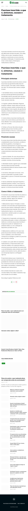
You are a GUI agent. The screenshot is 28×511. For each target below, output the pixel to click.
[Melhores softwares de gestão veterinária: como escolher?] (5, 391)
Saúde (17, 19)
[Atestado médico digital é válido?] (14, 322)
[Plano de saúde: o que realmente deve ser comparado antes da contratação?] (14, 302)
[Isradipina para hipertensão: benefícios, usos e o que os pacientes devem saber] (5, 480)
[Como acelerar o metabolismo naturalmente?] (5, 451)
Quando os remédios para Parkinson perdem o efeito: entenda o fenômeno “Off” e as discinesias (18, 412)
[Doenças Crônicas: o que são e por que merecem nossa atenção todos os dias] (5, 458)
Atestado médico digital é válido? (10, 330)
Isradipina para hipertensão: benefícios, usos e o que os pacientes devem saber (16, 480)
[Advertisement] (14, 34)
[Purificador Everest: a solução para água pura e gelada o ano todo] (5, 473)
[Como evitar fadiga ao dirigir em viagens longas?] (5, 466)
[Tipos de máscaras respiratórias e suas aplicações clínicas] (5, 487)
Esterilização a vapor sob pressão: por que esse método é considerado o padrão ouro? (18, 428)
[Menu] (2, 2)
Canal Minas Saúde (14, 506)
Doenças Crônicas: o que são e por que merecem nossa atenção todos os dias (18, 458)
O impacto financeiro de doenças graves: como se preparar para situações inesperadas (17, 420)
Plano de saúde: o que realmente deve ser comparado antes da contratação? (12, 311)
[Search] (26, 2)
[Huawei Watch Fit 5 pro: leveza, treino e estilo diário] (5, 445)
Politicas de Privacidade (9, 503)
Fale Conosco (21, 503)
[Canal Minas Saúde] (14, 2)
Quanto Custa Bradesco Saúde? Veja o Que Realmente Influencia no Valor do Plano (12, 350)
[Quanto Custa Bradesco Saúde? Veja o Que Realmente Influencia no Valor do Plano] (14, 340)
